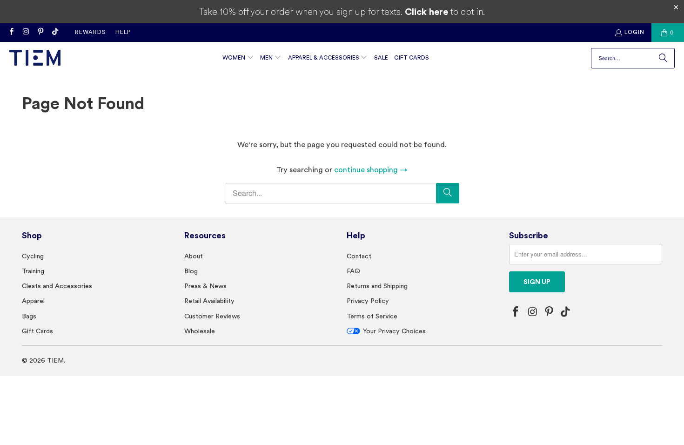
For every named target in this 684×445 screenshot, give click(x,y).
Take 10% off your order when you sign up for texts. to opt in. (342, 11)
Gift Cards (37, 331)
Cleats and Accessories (57, 286)
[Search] (663, 58)
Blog (191, 271)
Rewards (90, 32)
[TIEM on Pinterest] (40, 32)
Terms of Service (372, 316)
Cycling (33, 256)
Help (123, 32)
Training (33, 271)
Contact (359, 256)
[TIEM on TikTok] (55, 32)
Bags (29, 316)
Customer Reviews (212, 316)
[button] (238, 58)
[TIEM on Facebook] (11, 32)
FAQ (353, 271)
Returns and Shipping (377, 286)
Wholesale (199, 331)
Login (634, 32)
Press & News (205, 286)
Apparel (33, 300)
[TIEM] (34, 58)
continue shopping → (371, 169)
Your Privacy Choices (394, 331)
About (193, 256)
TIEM (55, 360)
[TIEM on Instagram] (25, 32)
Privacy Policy (368, 300)
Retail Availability (209, 300)
